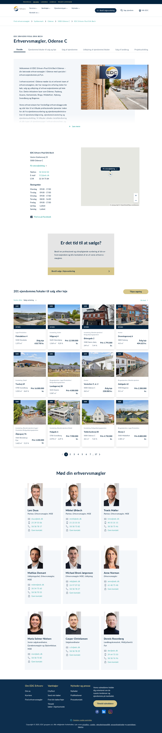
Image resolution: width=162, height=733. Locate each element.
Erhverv (36, 2)
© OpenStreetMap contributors (129, 205)
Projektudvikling (141, 49)
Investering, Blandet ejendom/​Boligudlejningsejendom (93, 333)
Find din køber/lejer (56, 699)
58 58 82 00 (44, 172)
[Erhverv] (20, 9)
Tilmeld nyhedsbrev (105, 704)
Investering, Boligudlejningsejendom (95, 428)
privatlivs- (85, 724)
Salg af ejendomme (69, 49)
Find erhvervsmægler (22, 21)
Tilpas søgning (136, 292)
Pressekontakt (76, 699)
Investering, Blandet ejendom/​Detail (61, 428)
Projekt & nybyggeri (65, 2)
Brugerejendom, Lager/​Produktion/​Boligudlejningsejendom (61, 381)
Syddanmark (39, 21)
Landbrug (44, 2)
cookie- (92, 724)
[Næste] (99, 454)
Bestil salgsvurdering (107, 10)
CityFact (51, 691)
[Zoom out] (136, 200)
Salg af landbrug (122, 49)
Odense (50, 21)
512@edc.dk (44, 175)
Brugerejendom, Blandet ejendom (128, 380)
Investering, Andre (55, 332)
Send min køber (54, 695)
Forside (19, 50)
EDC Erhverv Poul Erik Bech (85, 21)
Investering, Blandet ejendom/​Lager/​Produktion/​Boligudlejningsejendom (27, 429)
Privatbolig (27, 2)
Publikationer (76, 695)
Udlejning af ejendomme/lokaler (96, 49)
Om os (27, 691)
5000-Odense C (64, 21)
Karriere (28, 695)
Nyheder (74, 691)
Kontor (120, 332)
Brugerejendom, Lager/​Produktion (128, 428)
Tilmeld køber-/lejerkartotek (56, 705)
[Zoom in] (136, 195)
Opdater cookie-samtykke (82, 720)
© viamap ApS (114, 205)
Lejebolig (53, 2)
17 (96, 454)
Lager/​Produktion (21, 332)
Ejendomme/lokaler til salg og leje (42, 49)
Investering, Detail (21, 380)
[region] (110, 176)
